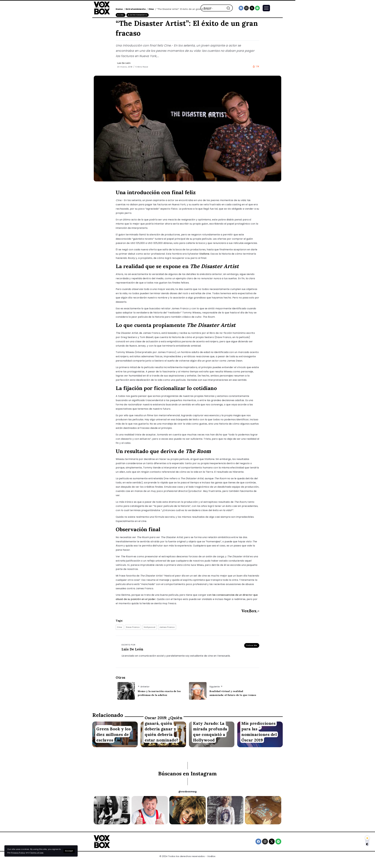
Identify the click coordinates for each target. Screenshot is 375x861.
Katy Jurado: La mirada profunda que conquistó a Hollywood (210, 731)
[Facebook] (241, 8)
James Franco (167, 627)
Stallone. (204, 253)
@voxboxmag (187, 791)
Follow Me (251, 645)
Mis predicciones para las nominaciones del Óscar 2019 (259, 731)
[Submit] (229, 8)
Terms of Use (37, 852)
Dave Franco (133, 627)
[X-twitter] (252, 8)
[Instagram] (246, 8)
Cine (119, 627)
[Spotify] (257, 8)
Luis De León (124, 63)
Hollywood (149, 627)
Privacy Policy (18, 852)
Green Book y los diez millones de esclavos (113, 734)
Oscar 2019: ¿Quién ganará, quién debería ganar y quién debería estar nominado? (163, 728)
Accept (69, 850)
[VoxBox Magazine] (102, 8)
